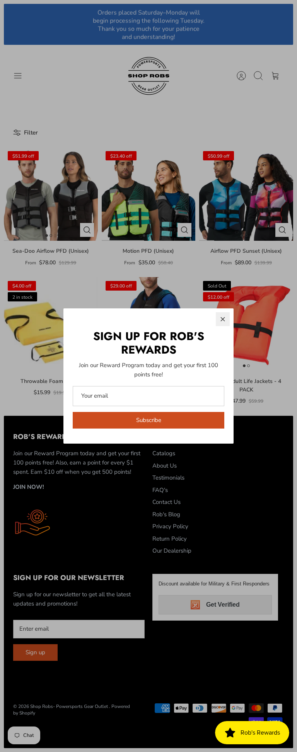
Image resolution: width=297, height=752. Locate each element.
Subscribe (148, 420)
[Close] (223, 319)
